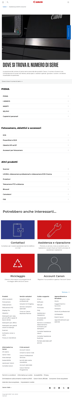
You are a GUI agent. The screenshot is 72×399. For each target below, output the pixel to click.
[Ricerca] (7, 2)
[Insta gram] (54, 388)
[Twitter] (63, 388)
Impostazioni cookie (27, 382)
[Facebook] (50, 388)
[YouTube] (68, 388)
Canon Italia (6, 387)
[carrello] (3, 2)
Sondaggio (68, 32)
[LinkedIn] (59, 388)
